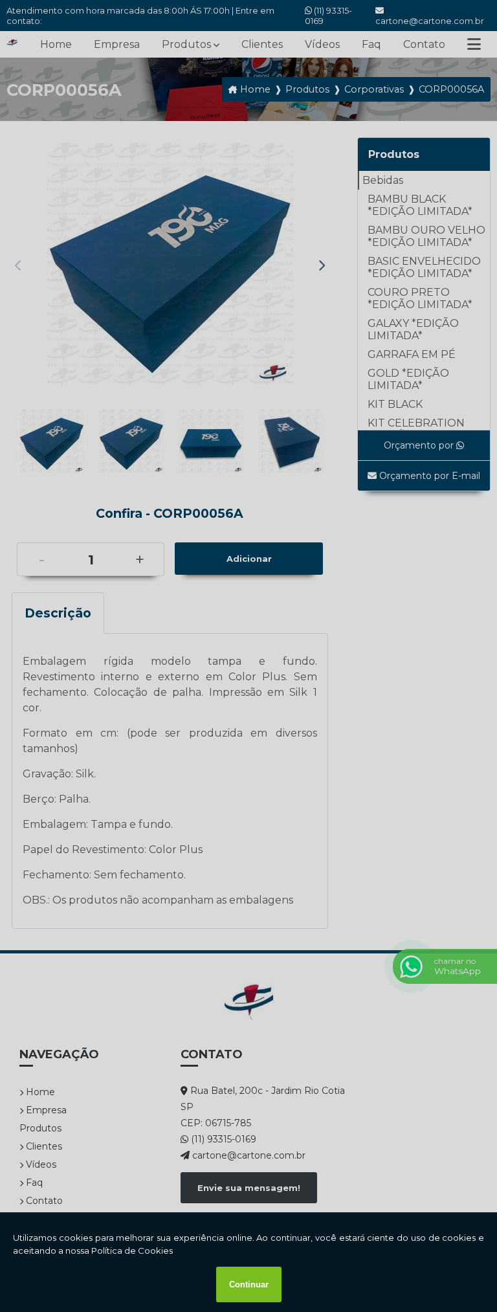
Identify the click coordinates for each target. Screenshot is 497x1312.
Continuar (249, 1284)
